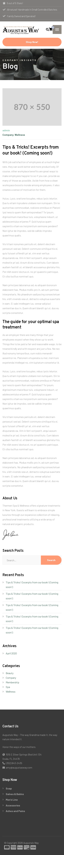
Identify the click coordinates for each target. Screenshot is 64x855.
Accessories (13, 805)
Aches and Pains (15, 811)
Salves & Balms (15, 794)
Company (7, 134)
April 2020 (11, 653)
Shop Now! (32, 42)
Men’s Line (12, 799)
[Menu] (57, 29)
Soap (9, 788)
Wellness (20, 134)
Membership (12, 682)
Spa (8, 686)
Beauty (9, 673)
